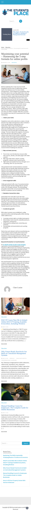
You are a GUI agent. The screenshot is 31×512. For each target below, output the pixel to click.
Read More (4, 431)
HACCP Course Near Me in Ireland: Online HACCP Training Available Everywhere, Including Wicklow (15, 462)
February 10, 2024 (6, 62)
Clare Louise (17, 288)
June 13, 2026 (5, 412)
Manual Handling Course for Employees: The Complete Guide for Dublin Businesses (14, 408)
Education (14, 62)
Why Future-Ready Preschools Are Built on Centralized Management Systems (21, 33)
